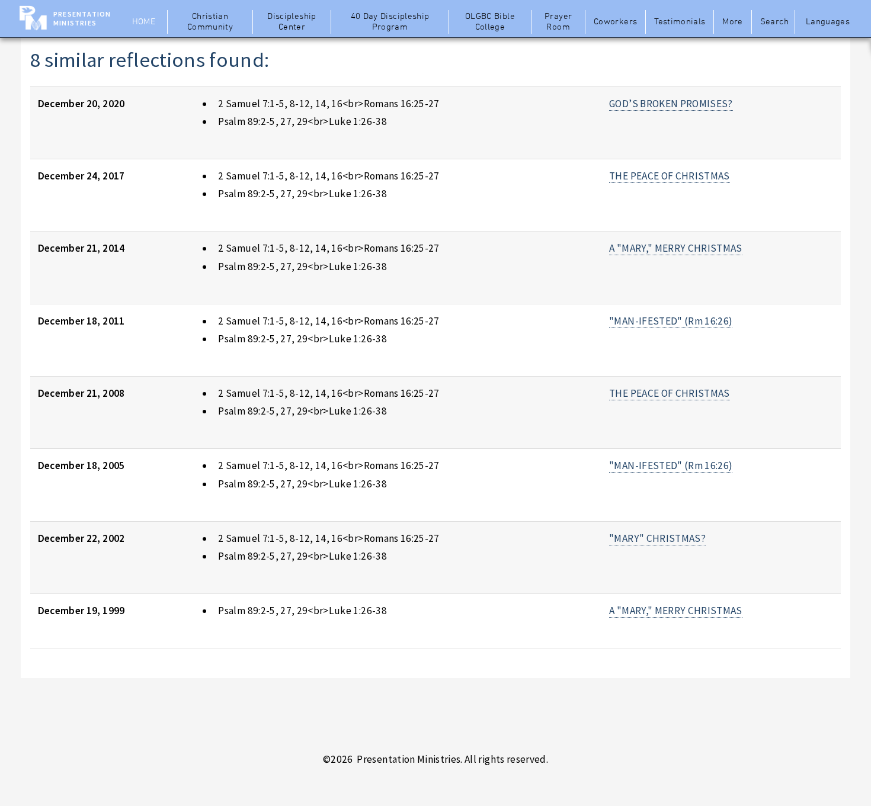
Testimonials (679, 22)
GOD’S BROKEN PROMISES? (671, 103)
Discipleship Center (291, 22)
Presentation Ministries (82, 18)
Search (774, 22)
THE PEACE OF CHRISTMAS (669, 175)
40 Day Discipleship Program (390, 22)
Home (143, 22)
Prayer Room (558, 22)
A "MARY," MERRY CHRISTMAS (675, 248)
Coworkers (615, 22)
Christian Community (210, 22)
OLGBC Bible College (490, 22)
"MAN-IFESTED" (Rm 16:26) (670, 320)
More (732, 22)
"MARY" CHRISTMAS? (657, 538)
